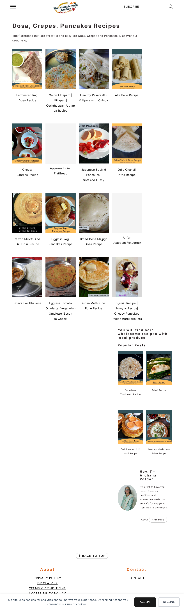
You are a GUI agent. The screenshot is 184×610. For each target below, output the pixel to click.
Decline (169, 602)
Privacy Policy (47, 578)
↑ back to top (92, 555)
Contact (137, 578)
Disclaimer (47, 583)
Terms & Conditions (47, 588)
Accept (145, 602)
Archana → (158, 519)
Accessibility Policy (47, 593)
